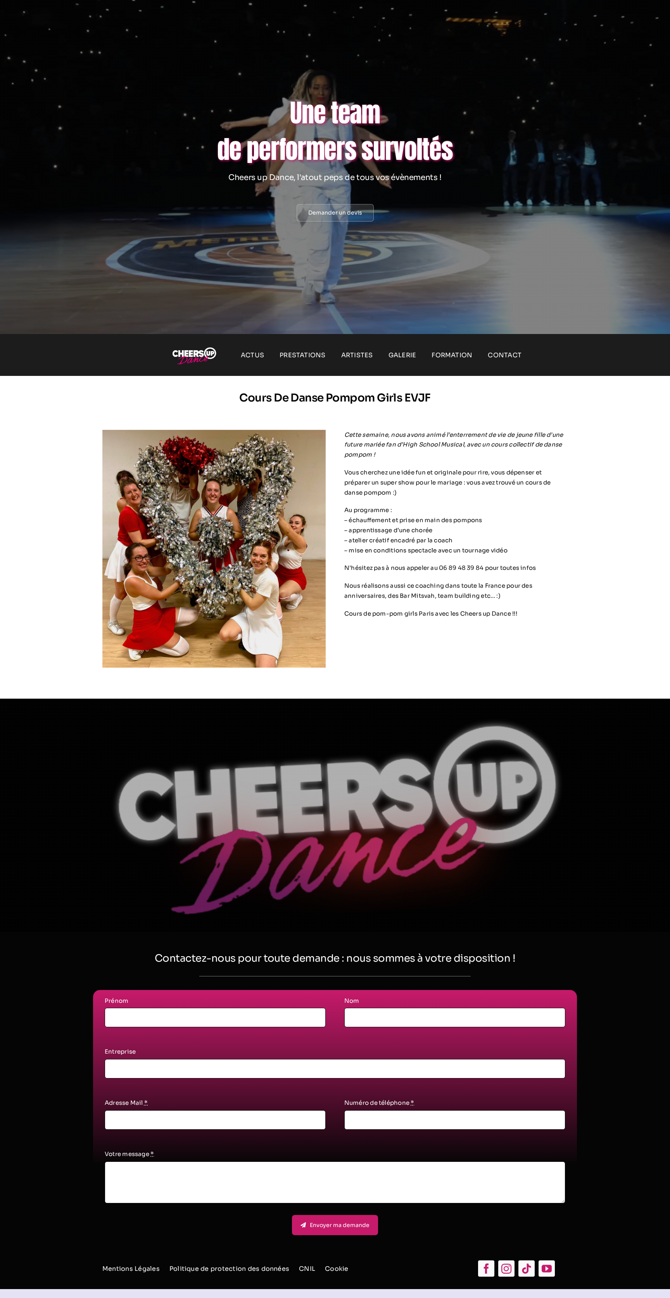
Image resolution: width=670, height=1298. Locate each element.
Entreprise (120, 1051)
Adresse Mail (126, 1102)
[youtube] (547, 1268)
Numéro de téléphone (379, 1102)
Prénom (116, 1000)
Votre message (129, 1154)
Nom (351, 1000)
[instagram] (506, 1268)
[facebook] (486, 1268)
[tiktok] (526, 1268)
